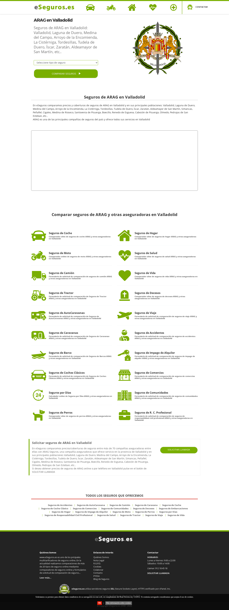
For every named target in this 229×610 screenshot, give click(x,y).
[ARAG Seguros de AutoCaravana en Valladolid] (38, 315)
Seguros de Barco (60, 352)
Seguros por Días (60, 392)
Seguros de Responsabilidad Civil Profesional (69, 515)
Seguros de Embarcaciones (173, 508)
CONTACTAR (201, 7)
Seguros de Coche (60, 233)
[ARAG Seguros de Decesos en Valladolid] (124, 295)
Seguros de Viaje (145, 312)
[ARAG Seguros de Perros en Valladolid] (38, 415)
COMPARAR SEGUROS (64, 73)
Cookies (97, 566)
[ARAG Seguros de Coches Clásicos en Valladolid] (38, 375)
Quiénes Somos (101, 557)
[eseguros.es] (56, 8)
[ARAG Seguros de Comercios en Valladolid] (124, 375)
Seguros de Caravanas (63, 332)
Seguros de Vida (145, 272)
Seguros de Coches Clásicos (67, 372)
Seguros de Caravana (146, 505)
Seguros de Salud (146, 253)
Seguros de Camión (61, 272)
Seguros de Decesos (147, 292)
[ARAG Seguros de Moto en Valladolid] (38, 255)
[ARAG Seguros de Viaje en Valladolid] (124, 315)
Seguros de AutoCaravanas (67, 312)
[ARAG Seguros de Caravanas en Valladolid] (38, 335)
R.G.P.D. (97, 563)
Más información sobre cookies (118, 603)
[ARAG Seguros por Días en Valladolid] (38, 395)
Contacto (98, 572)
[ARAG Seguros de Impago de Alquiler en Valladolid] (124, 355)
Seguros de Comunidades (151, 392)
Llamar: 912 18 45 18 (157, 568)
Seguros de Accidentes (149, 332)
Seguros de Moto (60, 253)
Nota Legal (98, 560)
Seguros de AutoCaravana (91, 505)
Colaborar (98, 569)
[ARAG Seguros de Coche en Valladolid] (38, 235)
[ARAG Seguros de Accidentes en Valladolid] (124, 335)
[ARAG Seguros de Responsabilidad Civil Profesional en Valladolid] (124, 415)
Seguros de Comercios (149, 372)
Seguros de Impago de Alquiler (155, 352)
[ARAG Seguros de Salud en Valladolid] (124, 255)
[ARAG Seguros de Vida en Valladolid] (124, 275)
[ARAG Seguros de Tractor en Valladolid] (38, 295)
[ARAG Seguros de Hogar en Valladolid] (124, 235)
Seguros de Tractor (61, 292)
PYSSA (96, 575)
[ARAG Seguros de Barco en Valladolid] (38, 355)
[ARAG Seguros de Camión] (38, 275)
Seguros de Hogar (146, 233)
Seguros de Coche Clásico (54, 508)
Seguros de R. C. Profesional (153, 412)
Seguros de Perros (60, 412)
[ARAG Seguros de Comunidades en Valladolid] (124, 395)
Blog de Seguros (101, 579)
